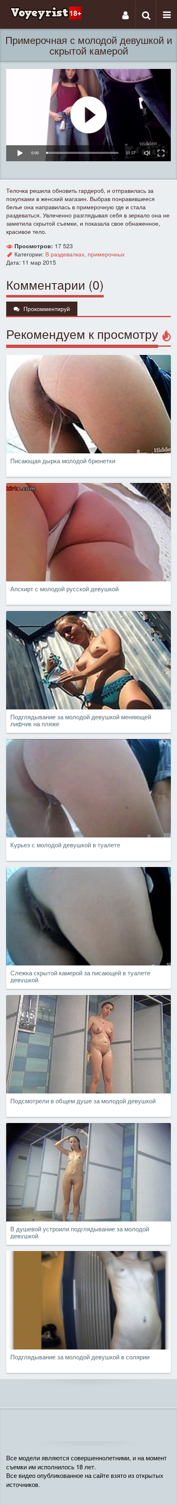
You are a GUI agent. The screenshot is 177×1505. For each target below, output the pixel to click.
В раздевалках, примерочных (85, 254)
